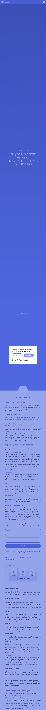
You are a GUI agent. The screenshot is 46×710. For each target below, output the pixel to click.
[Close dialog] (44, 2)
